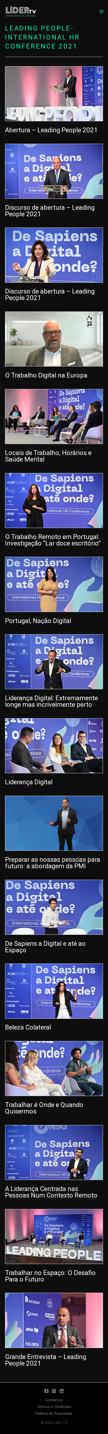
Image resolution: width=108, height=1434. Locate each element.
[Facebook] (46, 1391)
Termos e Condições (54, 1406)
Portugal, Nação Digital (38, 620)
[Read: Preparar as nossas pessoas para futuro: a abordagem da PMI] (54, 823)
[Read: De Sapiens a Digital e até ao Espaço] (54, 907)
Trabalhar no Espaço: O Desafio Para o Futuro (50, 1276)
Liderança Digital (28, 782)
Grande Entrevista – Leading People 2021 (45, 1360)
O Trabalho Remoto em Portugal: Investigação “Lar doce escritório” (52, 540)
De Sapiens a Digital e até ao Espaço (45, 947)
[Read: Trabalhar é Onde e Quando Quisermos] (54, 1068)
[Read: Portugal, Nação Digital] (54, 584)
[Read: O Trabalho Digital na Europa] (54, 338)
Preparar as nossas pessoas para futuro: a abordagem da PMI (52, 863)
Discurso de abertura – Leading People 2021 (50, 211)
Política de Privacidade (54, 1413)
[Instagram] (54, 1391)
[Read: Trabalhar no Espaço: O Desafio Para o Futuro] (54, 1236)
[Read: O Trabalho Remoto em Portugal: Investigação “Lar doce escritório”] (54, 500)
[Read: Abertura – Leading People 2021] (54, 93)
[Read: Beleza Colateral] (54, 990)
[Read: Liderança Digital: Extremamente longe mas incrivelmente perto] (54, 661)
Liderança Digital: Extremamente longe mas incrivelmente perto (51, 701)
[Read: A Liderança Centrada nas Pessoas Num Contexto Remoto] (54, 1152)
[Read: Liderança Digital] (54, 745)
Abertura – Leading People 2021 (51, 130)
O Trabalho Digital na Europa (46, 375)
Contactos (54, 1400)
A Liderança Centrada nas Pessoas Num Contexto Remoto (51, 1192)
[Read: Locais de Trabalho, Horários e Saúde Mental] (54, 416)
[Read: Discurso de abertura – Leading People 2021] (54, 170)
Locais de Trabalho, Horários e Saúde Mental (48, 456)
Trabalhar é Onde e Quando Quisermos (44, 1108)
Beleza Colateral (28, 1027)
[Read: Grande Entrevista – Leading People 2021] (54, 1320)
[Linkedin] (61, 1391)
